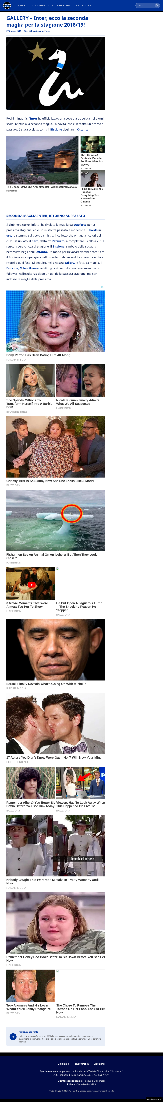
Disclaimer (99, 1063)
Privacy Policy (81, 1063)
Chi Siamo (63, 1063)
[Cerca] (157, 5)
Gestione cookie (154, 1099)
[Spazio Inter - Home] (7, 5)
